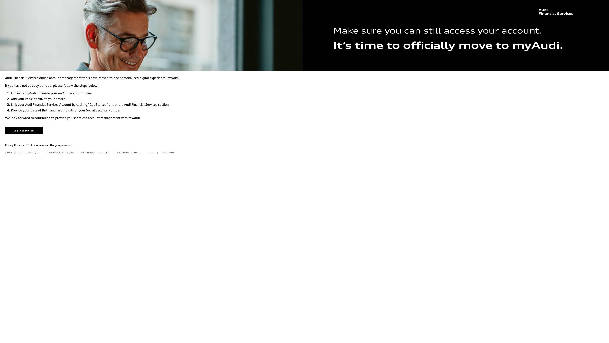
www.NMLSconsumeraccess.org (142, 153)
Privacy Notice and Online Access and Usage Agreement (38, 145)
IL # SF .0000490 (168, 153)
